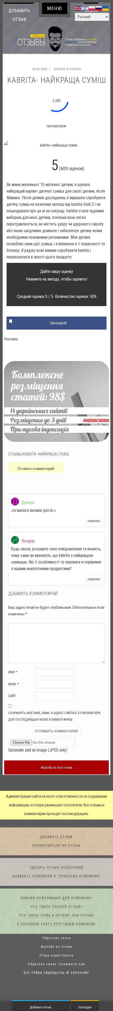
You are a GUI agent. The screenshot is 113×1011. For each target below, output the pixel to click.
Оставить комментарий (36, 469)
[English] (78, 8)
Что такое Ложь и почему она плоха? (56, 915)
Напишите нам (72, 964)
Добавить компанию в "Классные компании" (56, 876)
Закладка (58, 323)
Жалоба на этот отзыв (56, 767)
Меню (54, 8)
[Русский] (98, 8)
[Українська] (105, 8)
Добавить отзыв (19, 15)
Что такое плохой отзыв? (56, 907)
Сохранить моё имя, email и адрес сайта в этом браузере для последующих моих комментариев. (54, 716)
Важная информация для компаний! (56, 898)
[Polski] (92, 8)
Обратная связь (56, 938)
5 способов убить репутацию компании (56, 924)
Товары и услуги (67, 69)
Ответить (94, 521)
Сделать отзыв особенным (56, 867)
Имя (12, 672)
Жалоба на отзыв (56, 947)
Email (13, 684)
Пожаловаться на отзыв (56, 845)
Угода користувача (56, 955)
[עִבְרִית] (85, 8)
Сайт (12, 696)
